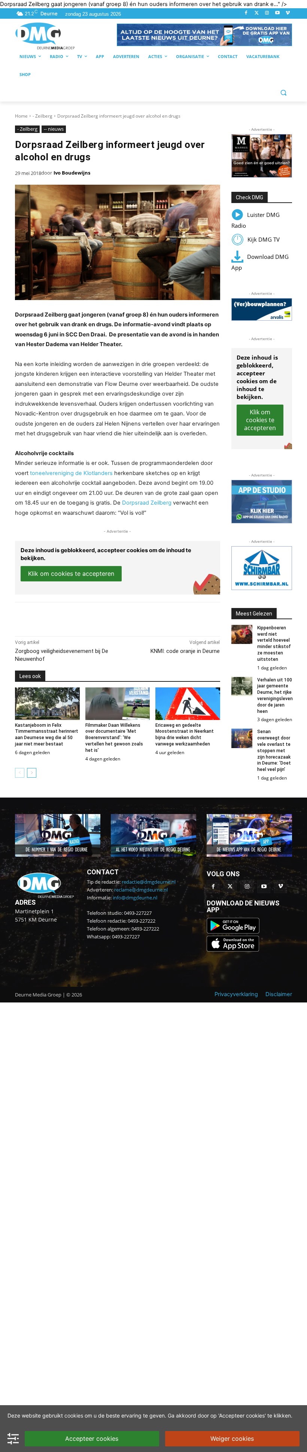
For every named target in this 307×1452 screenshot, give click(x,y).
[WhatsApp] (101, 617)
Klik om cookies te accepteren (71, 573)
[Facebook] (246, 13)
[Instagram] (267, 13)
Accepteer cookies (91, 1438)
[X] (83, 617)
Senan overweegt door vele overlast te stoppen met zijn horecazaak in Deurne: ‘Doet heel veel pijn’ (274, 750)
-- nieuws (54, 128)
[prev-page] (19, 773)
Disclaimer (278, 994)
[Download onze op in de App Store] (233, 949)
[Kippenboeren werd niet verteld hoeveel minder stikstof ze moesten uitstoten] (242, 634)
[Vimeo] (287, 13)
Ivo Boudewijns (72, 172)
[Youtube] (277, 13)
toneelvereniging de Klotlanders (71, 473)
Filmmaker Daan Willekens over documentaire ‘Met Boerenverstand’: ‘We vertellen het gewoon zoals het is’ (114, 738)
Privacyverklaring (236, 994)
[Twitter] (256, 13)
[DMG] (66, 35)
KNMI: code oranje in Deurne (185, 651)
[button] (204, 35)
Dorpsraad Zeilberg (146, 502)
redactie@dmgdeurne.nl (149, 881)
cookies (73, 1415)
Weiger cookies (232, 1438)
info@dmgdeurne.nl (135, 897)
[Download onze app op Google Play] (234, 931)
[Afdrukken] (118, 617)
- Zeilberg (42, 116)
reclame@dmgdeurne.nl (141, 889)
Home (21, 116)
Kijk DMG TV (263, 239)
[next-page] (31, 773)
